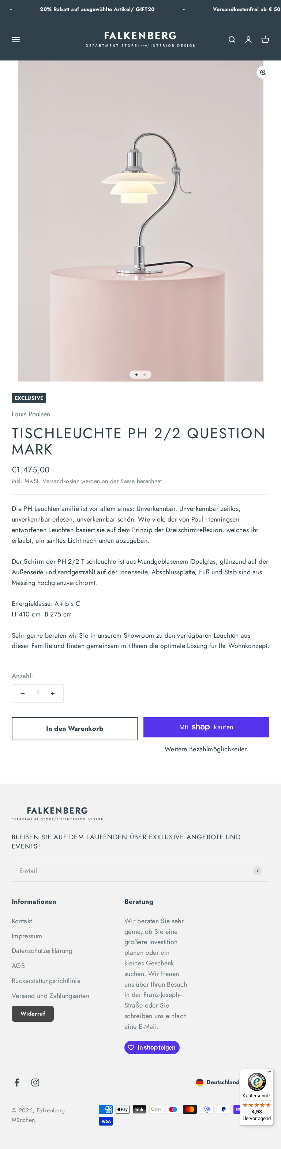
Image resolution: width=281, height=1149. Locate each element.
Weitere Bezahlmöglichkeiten (206, 749)
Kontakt (22, 921)
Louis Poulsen (31, 414)
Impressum (27, 936)
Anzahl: (22, 676)
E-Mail (148, 1026)
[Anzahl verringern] (22, 693)
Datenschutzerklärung (42, 950)
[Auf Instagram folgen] (35, 1082)
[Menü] (269, 1073)
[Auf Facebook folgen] (17, 1082)
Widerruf (32, 1014)
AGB (18, 966)
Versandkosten (60, 481)
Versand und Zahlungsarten (50, 996)
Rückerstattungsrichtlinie (46, 981)
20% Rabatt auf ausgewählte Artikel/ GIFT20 (87, 9)
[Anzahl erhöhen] (52, 693)
